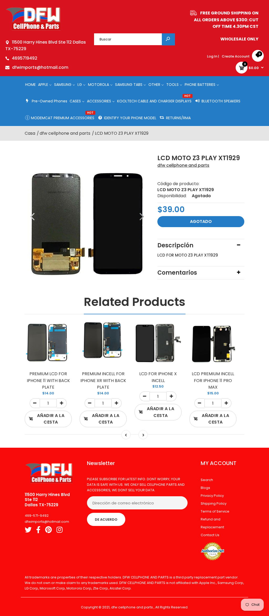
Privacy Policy (212, 495)
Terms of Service (215, 511)
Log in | (213, 56)
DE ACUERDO (106, 519)
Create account (236, 56)
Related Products (134, 302)
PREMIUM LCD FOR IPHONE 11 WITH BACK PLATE (48, 380)
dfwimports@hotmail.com (40, 67)
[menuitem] (30, 84)
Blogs (205, 487)
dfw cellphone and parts (183, 165)
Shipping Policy (213, 503)
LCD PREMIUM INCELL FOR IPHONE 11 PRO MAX (213, 380)
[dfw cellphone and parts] (33, 30)
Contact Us (210, 535)
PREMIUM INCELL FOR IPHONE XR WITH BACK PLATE (103, 380)
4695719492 (24, 58)
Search (207, 479)
